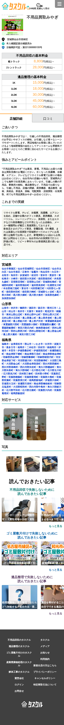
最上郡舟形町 (45, 317)
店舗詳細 (16, 118)
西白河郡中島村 (37, 386)
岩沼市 (34, 275)
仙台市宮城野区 (26, 268)
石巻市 (25, 271)
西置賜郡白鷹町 (48, 324)
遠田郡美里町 (38, 285)
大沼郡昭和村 (20, 386)
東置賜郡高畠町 (53, 321)
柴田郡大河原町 (28, 278)
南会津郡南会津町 (52, 353)
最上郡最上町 (29, 317)
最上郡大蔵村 (10, 334)
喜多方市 (10, 347)
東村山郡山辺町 (14, 314)
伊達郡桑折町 (24, 350)
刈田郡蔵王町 (37, 288)
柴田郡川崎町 (29, 291)
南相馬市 (51, 347)
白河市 (48, 343)
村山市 (12, 311)
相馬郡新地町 (36, 380)
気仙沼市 (45, 271)
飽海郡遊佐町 (43, 327)
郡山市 (28, 343)
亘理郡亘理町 (18, 281)
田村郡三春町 (26, 373)
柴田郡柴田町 (45, 278)
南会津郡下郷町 (14, 353)
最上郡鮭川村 (20, 321)
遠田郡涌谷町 (22, 285)
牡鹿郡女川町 (54, 285)
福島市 (5, 343)
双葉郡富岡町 (31, 376)
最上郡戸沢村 (36, 321)
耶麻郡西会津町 (11, 357)
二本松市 (31, 347)
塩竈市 (34, 271)
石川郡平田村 (13, 390)
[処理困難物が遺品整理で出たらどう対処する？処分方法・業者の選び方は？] (19, 596)
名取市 (5, 275)
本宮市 (12, 350)
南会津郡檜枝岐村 (43, 383)
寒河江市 (51, 307)
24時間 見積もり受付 (39, 8)
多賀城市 (24, 275)
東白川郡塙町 (22, 370)
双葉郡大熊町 (47, 376)
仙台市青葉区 (9, 268)
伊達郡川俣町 (52, 380)
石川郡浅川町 (10, 373)
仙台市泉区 (14, 271)
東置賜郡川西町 (11, 324)
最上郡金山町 (54, 330)
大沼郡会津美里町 (31, 363)
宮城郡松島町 (50, 281)
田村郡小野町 (42, 373)
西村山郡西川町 (19, 330)
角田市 (14, 275)
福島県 (6, 339)
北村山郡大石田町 (11, 317)
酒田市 (32, 307)
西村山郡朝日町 (37, 330)
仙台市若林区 (43, 268)
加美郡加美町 (9, 298)
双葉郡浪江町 (20, 380)
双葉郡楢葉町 (15, 376)
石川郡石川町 (38, 370)
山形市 (5, 307)
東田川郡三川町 (27, 334)
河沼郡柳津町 (41, 360)
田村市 (41, 347)
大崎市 (14, 278)
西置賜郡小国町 (30, 324)
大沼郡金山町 (13, 363)
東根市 (39, 311)
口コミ (48, 118)
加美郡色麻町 (52, 294)
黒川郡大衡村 (36, 294)
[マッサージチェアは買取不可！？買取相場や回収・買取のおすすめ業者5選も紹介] (19, 509)
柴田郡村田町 (13, 291)
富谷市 (25, 288)
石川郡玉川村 (54, 370)
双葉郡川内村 (45, 390)
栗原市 (52, 275)
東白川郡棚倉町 (46, 367)
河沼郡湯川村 (25, 360)
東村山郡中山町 (33, 314)
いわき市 (38, 343)
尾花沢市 (49, 311)
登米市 (43, 275)
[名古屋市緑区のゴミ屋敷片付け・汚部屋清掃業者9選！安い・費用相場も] (19, 553)
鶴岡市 (23, 307)
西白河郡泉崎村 (10, 367)
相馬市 (21, 347)
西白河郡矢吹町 (28, 367)
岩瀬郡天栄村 (25, 383)
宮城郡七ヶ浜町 (46, 291)
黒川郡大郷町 (20, 294)
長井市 (21, 311)
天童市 (30, 311)
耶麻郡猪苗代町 (46, 357)
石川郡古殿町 (29, 390)
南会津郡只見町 (33, 353)
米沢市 (14, 307)
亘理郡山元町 (34, 281)
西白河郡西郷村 (51, 363)
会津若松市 (16, 343)
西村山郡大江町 (51, 314)
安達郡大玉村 (9, 383)
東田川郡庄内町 (26, 327)
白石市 (55, 271)
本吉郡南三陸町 (11, 288)
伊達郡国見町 (40, 350)
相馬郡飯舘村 (18, 393)
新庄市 (41, 307)
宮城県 (6, 264)
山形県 (6, 303)
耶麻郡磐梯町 (28, 357)
